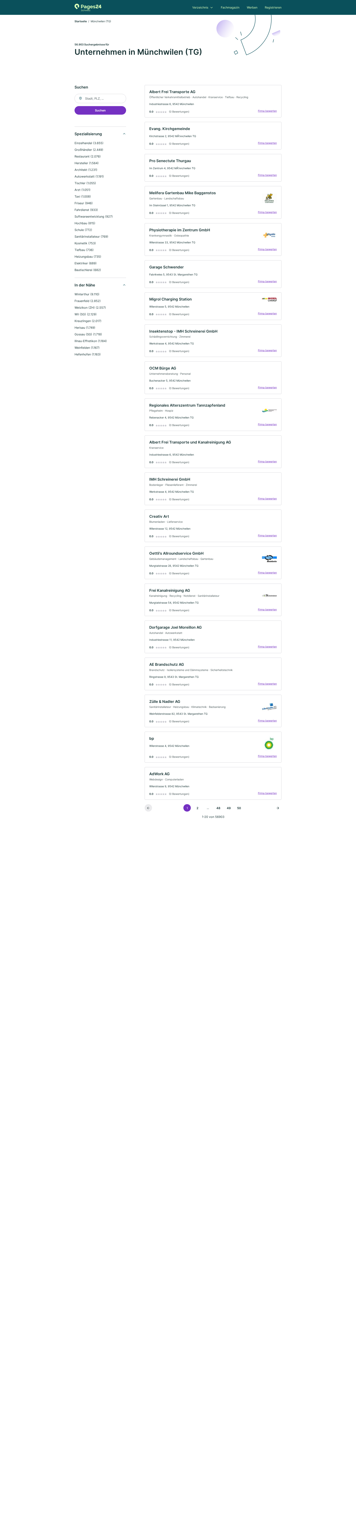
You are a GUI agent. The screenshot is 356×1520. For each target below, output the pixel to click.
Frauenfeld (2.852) (88, 301)
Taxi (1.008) (83, 196)
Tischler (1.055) (85, 183)
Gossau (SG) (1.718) (88, 334)
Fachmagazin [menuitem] (230, 7)
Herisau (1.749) (85, 327)
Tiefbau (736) (84, 250)
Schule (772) (83, 230)
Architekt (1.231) (86, 170)
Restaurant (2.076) (88, 156)
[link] (213, 101)
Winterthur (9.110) (87, 294)
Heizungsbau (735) (88, 256)
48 (218, 808)
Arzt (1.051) (82, 190)
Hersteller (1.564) (87, 163)
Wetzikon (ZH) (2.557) (90, 307)
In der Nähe (85, 285)
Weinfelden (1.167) (87, 347)
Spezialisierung (88, 134)
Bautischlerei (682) (88, 270)
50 (239, 808)
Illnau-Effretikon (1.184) (91, 341)
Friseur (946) (84, 203)
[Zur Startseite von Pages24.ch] (88, 7)
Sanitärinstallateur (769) (91, 236)
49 (229, 808)
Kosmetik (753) (85, 243)
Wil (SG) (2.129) (86, 314)
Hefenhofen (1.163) (88, 354)
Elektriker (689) (86, 263)
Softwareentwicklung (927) (94, 216)
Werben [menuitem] (252, 7)
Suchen (100, 110)
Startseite (81, 21)
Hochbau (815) (85, 223)
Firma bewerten (267, 110)
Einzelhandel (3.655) (89, 143)
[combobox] (100, 98)
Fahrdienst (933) (86, 210)
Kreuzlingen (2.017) (88, 321)
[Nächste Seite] (277, 808)
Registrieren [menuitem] (273, 7)
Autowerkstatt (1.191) (89, 176)
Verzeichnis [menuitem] (200, 7)
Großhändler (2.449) (89, 150)
